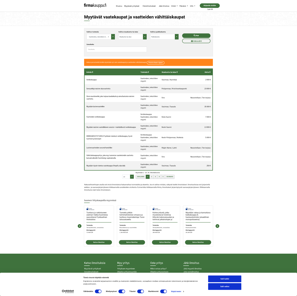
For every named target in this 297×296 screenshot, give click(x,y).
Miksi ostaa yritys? (158, 268)
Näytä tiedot (176, 291)
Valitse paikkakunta (158, 32)
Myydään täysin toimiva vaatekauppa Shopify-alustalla (105, 166)
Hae (197, 35)
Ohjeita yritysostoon (159, 271)
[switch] (121, 291)
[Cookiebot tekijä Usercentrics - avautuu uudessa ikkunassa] (68, 291)
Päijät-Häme (166, 148)
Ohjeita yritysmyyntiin (127, 271)
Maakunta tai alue (169, 72)
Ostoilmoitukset (149, 6)
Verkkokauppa (91, 80)
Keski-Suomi (166, 127)
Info (192, 6)
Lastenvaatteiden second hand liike (99, 148)
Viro (163, 98)
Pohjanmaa (166, 88)
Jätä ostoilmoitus (191, 271)
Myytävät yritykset (131, 6)
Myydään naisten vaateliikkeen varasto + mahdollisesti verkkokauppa (111, 127)
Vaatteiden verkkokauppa (95, 117)
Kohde (89, 72)
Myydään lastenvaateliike (95, 106)
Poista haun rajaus (155, 62)
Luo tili (210, 9)
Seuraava (169, 176)
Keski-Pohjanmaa (169, 137)
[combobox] (101, 36)
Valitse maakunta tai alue (128, 32)
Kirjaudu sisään (210, 5)
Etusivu (119, 6)
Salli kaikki (224, 279)
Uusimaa (165, 80)
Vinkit (173, 6)
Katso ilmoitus (99, 242)
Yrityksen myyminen (126, 268)
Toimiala (144, 72)
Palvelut (183, 6)
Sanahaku (90, 44)
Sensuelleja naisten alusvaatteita (98, 88)
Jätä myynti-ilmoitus (192, 268)
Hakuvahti (197, 41)
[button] (79, 226)
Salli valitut (224, 286)
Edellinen (140, 176)
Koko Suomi (166, 117)
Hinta (207, 72)
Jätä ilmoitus (164, 6)
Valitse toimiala (93, 32)
